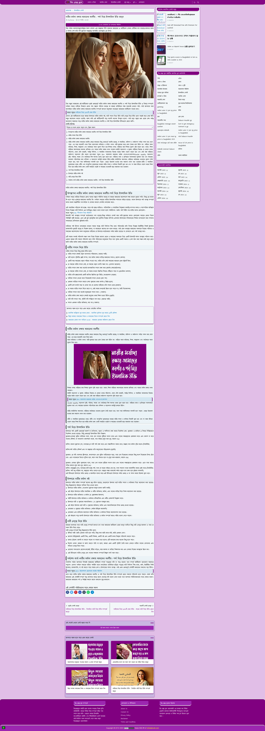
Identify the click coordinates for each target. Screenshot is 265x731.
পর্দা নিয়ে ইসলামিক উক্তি (75, 170)
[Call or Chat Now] (3, 727)
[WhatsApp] (190, 2)
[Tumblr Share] (84, 592)
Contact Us (124, 712)
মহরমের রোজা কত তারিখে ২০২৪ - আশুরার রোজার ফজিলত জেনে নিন (91, 320)
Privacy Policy (125, 715)
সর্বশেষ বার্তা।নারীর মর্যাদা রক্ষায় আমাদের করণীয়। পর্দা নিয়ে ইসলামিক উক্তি (90, 180)
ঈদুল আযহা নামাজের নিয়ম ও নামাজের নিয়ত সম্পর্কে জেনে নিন (89, 316)
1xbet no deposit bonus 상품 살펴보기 (181, 46)
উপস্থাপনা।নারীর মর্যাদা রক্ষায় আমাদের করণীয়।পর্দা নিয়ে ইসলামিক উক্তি (89, 132)
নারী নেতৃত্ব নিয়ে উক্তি (74, 177)
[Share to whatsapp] (88, 592)
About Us (124, 708)
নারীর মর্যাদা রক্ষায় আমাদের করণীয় (78, 139)
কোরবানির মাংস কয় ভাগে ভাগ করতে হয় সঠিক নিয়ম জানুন (130, 662)
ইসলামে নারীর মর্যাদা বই (75, 173)
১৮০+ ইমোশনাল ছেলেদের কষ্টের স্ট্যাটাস (89, 571)
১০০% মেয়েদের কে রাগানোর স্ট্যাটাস (110, 25)
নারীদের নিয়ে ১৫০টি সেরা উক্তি (86, 112)
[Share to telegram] (92, 592)
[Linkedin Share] (80, 592)
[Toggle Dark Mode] (194, 2)
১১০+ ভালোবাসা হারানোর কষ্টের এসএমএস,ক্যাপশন (92, 399)
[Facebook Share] (67, 592)
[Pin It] (75, 592)
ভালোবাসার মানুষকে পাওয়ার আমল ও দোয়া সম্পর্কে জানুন (85, 662)
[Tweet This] (71, 592)
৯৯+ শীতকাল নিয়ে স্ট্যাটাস (83, 213)
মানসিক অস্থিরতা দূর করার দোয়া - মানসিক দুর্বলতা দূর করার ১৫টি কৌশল (92, 313)
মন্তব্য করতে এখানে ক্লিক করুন (111, 628)
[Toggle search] (198, 2)
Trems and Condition (128, 722)
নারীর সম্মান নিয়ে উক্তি (75, 135)
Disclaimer (124, 718)
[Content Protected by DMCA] (129, 728)
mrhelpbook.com (153, 728)
